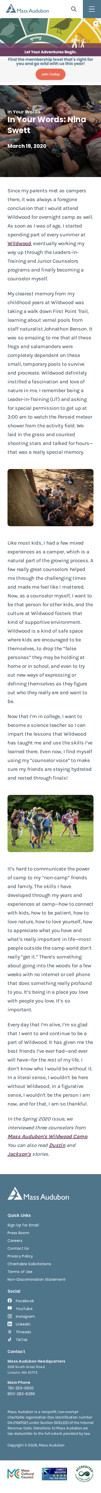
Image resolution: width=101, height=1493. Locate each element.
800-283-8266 (21, 1393)
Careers (15, 1240)
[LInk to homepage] (27, 8)
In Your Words (24, 111)
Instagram (25, 1316)
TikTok (22, 1339)
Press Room (18, 1232)
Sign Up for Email (23, 1225)
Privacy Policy (20, 1256)
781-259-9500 (21, 1388)
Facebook (25, 1301)
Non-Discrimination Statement (37, 1279)
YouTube (24, 1308)
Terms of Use (20, 1271)
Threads (23, 1332)
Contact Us (18, 1248)
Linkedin (23, 1324)
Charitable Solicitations (29, 1264)
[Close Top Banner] (95, 23)
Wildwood (19, 243)
